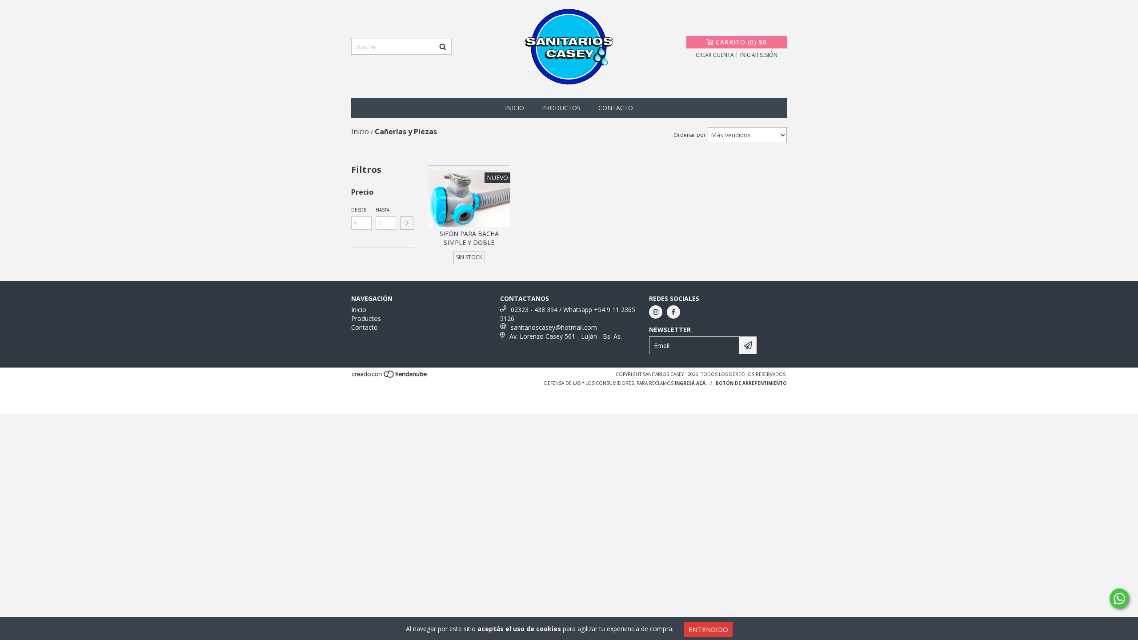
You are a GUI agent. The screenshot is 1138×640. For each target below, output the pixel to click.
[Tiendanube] (390, 377)
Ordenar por (689, 135)
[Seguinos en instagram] (655, 312)
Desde (358, 210)
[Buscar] (443, 47)
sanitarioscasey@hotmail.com (554, 327)
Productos (561, 108)
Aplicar (406, 223)
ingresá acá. (691, 383)
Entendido (708, 629)
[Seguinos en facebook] (673, 312)
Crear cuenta (715, 55)
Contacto (615, 108)
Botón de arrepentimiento (751, 383)
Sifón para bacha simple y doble (469, 238)
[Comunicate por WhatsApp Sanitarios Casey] (1119, 598)
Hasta (382, 210)
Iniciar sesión (758, 55)
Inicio (514, 108)
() (741, 42)
